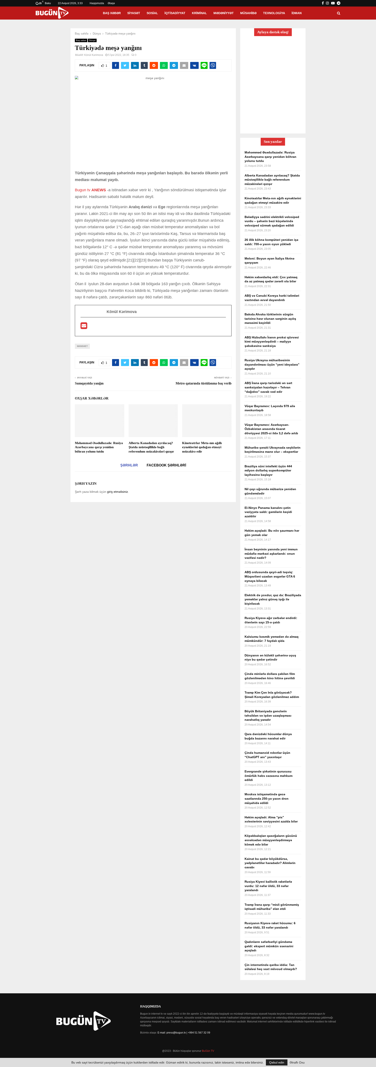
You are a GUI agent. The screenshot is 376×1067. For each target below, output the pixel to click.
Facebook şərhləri (166, 465)
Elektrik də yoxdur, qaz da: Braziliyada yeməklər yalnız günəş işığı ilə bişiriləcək (273, 599)
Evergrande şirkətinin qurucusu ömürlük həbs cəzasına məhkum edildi (268, 776)
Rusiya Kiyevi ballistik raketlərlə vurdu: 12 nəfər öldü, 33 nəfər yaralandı (268, 886)
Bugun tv (82, 190)
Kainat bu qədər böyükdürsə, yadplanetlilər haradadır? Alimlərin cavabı (270, 863)
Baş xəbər (112, 13)
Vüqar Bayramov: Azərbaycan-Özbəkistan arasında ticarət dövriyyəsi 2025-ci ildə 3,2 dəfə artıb (271, 429)
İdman (297, 13)
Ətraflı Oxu (297, 1062)
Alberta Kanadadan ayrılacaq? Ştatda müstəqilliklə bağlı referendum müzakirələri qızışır (151, 447)
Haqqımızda (97, 3)
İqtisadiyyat (174, 13)
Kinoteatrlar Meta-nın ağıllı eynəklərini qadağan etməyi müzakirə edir (202, 447)
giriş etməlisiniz (117, 491)
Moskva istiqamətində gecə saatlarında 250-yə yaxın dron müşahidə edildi (267, 798)
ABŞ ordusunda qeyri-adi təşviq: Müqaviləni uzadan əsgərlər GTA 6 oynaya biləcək (270, 576)
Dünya (92, 40)
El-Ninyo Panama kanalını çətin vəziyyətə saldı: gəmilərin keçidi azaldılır (268, 512)
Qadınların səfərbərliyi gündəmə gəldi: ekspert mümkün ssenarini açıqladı (269, 946)
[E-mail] (84, 327)
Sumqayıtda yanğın (89, 383)
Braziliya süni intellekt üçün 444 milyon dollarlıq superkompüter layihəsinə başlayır (268, 470)
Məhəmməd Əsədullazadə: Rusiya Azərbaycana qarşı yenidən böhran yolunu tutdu (99, 447)
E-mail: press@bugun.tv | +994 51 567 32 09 (184, 1032)
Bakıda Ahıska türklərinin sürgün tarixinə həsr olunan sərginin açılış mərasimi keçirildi (270, 319)
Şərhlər (129, 465)
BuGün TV (208, 1050)
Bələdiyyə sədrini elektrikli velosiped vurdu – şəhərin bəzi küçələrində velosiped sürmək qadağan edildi (272, 221)
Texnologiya (274, 13)
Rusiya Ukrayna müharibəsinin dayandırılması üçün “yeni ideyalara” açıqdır (272, 364)
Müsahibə (248, 13)
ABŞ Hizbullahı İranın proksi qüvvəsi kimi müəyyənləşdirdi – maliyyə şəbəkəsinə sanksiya (272, 342)
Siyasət (133, 13)
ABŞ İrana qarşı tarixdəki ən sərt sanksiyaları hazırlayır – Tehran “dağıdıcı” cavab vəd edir (268, 387)
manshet (82, 346)
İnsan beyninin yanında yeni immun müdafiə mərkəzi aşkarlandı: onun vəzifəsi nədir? (271, 553)
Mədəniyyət (223, 13)
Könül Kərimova (93, 55)
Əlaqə (111, 3)
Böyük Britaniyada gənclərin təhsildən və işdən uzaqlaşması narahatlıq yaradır (268, 715)
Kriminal (199, 13)
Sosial (152, 13)
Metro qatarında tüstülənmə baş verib (204, 383)
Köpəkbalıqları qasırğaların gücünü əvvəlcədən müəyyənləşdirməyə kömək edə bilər (271, 840)
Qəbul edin (276, 1062)
